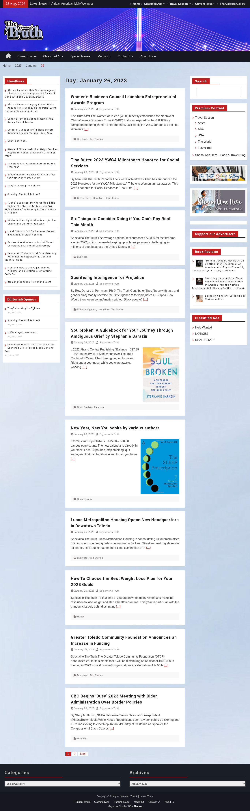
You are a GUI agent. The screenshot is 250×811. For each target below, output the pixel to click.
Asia (201, 129)
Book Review (84, 407)
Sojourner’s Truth (109, 108)
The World (204, 141)
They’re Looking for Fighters (24, 185)
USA (201, 135)
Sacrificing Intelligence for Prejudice (107, 277)
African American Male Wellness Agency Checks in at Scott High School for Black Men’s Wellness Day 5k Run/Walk (30, 93)
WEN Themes (135, 806)
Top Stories (96, 139)
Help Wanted (203, 327)
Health (81, 616)
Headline (98, 197)
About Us (146, 56)
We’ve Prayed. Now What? (23, 332)
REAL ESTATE (205, 340)
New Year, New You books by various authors (115, 428)
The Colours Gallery (232, 3)
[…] (86, 129)
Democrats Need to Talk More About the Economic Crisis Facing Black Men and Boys (30, 347)
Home (136, 3)
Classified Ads (153, 3)
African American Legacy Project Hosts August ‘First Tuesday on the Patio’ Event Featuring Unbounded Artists (30, 107)
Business (82, 139)
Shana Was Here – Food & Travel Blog (220, 155)
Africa (201, 123)
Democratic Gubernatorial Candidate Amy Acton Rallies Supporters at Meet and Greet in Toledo (31, 256)
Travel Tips (205, 147)
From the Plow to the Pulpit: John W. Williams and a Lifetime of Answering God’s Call (28, 271)
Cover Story (84, 197)
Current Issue (203, 3)
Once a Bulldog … (18, 141)
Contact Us (125, 56)
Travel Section (179, 3)
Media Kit (104, 56)
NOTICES (201, 333)
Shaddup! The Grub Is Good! (24, 194)
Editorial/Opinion (86, 309)
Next (83, 753)
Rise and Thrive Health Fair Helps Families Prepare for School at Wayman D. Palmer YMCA (31, 152)
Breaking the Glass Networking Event (29, 282)
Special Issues (80, 56)
